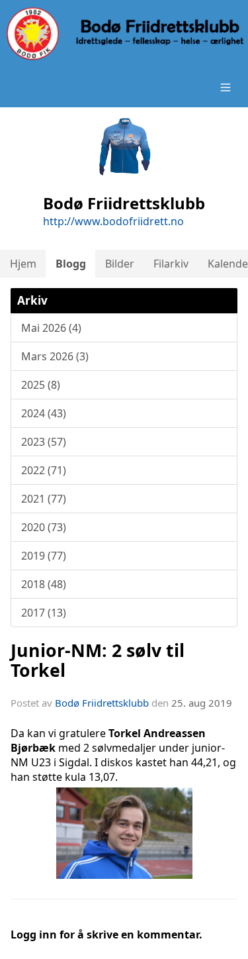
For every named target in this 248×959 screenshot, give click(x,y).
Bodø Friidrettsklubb (102, 702)
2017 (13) (43, 612)
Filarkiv (170, 263)
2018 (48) (43, 584)
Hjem (23, 263)
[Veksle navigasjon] (225, 87)
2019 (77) (43, 555)
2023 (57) (43, 441)
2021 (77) (43, 498)
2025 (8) (40, 385)
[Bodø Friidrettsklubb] (124, 34)
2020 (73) (43, 527)
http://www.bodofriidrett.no (113, 221)
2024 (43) (43, 413)
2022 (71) (43, 470)
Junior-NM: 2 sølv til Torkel (98, 659)
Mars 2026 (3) (55, 356)
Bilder (119, 263)
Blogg (71, 263)
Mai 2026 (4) (51, 328)
